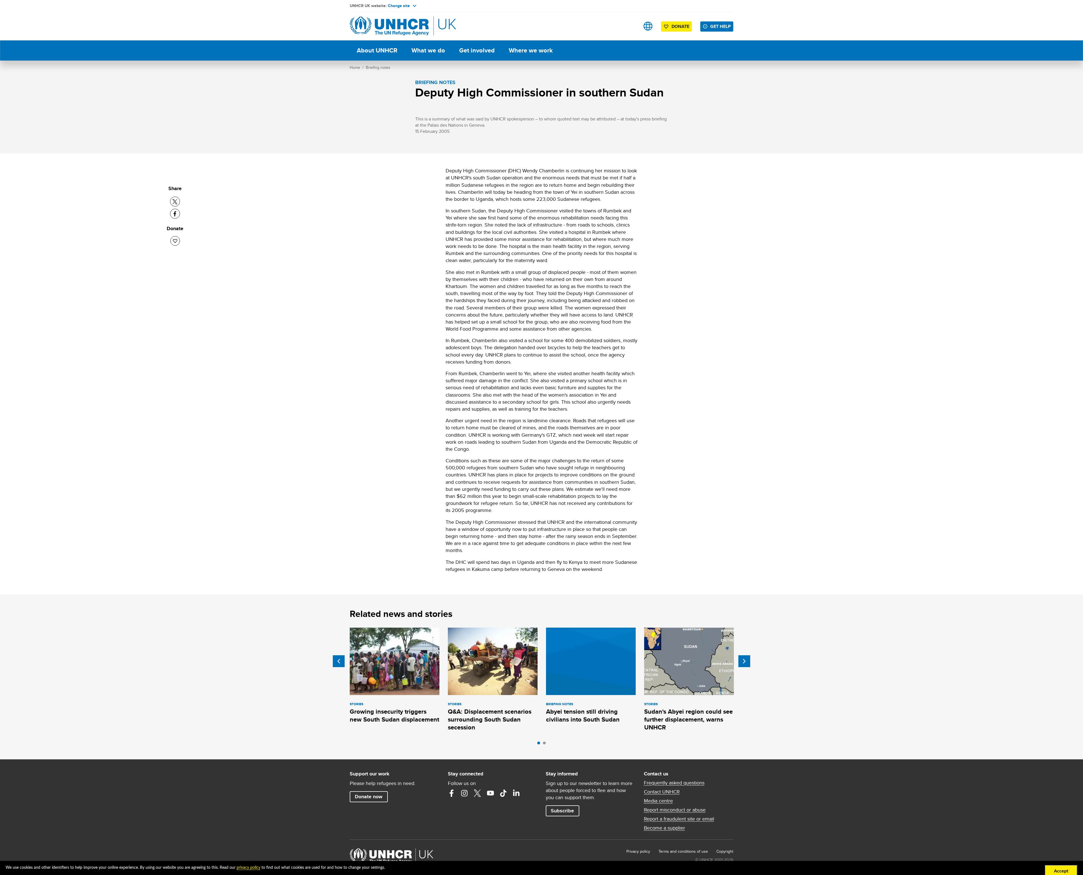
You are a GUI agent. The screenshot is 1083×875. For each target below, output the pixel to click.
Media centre (658, 801)
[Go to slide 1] (540, 744)
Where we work (531, 50)
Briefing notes (378, 67)
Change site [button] (399, 5)
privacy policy (248, 868)
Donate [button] (680, 26)
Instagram (464, 793)
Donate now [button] (368, 796)
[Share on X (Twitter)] (175, 201)
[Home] (389, 26)
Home (355, 67)
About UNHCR (377, 50)
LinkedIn (516, 793)
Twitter (477, 793)
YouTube (490, 793)
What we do (428, 50)
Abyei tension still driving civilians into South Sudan (583, 715)
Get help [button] (720, 26)
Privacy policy (638, 851)
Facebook (451, 793)
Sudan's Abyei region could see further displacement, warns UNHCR (688, 719)
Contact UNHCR (662, 792)
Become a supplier (664, 828)
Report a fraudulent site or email (679, 819)
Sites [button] (648, 26)
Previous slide (339, 661)
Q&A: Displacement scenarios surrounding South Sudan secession (489, 719)
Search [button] (630, 26)
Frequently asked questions (674, 783)
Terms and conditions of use (683, 851)
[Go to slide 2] (546, 744)
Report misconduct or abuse (675, 810)
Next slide (744, 661)
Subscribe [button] (562, 810)
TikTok (503, 793)
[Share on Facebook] (175, 214)
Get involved (477, 50)
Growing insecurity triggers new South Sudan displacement (394, 715)
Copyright (724, 851)
